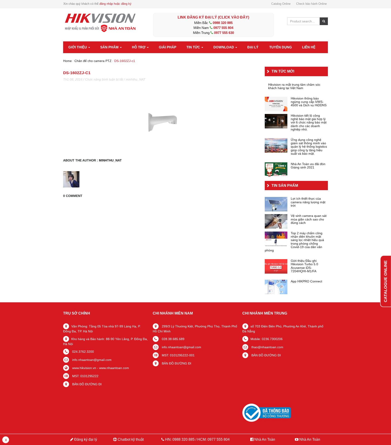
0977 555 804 (223, 28)
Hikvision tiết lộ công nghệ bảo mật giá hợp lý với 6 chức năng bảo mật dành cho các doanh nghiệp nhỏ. (309, 122)
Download (224, 47)
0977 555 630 (224, 33)
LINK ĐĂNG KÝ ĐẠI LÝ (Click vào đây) (213, 17)
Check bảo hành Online (311, 3)
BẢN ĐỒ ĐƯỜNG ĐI (86, 384)
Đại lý (252, 47)
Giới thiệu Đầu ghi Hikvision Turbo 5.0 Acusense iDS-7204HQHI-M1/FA (304, 266)
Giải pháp (167, 47)
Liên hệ (308, 47)
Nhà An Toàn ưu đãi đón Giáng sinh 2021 (308, 165)
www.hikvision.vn (83, 368)
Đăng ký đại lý (85, 439)
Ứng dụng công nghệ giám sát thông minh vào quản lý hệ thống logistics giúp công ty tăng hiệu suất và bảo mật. (309, 147)
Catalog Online (281, 3)
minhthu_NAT (135, 79)
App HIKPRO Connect (306, 281)
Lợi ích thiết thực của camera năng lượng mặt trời (308, 202)
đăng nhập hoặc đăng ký (115, 3)
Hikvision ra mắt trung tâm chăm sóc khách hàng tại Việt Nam (294, 86)
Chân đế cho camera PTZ (93, 61)
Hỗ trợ (139, 47)
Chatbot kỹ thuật (130, 439)
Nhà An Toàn (264, 439)
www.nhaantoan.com (114, 368)
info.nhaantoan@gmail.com (91, 360)
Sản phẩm (109, 47)
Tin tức (193, 47)
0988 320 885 (223, 23)
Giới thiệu (78, 47)
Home (67, 61)
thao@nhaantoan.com (266, 347)
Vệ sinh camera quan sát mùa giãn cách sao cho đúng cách (309, 219)
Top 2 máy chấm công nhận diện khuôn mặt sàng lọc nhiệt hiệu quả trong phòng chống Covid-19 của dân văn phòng (294, 242)
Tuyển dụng (280, 47)
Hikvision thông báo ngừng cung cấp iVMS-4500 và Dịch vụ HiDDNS (309, 102)
